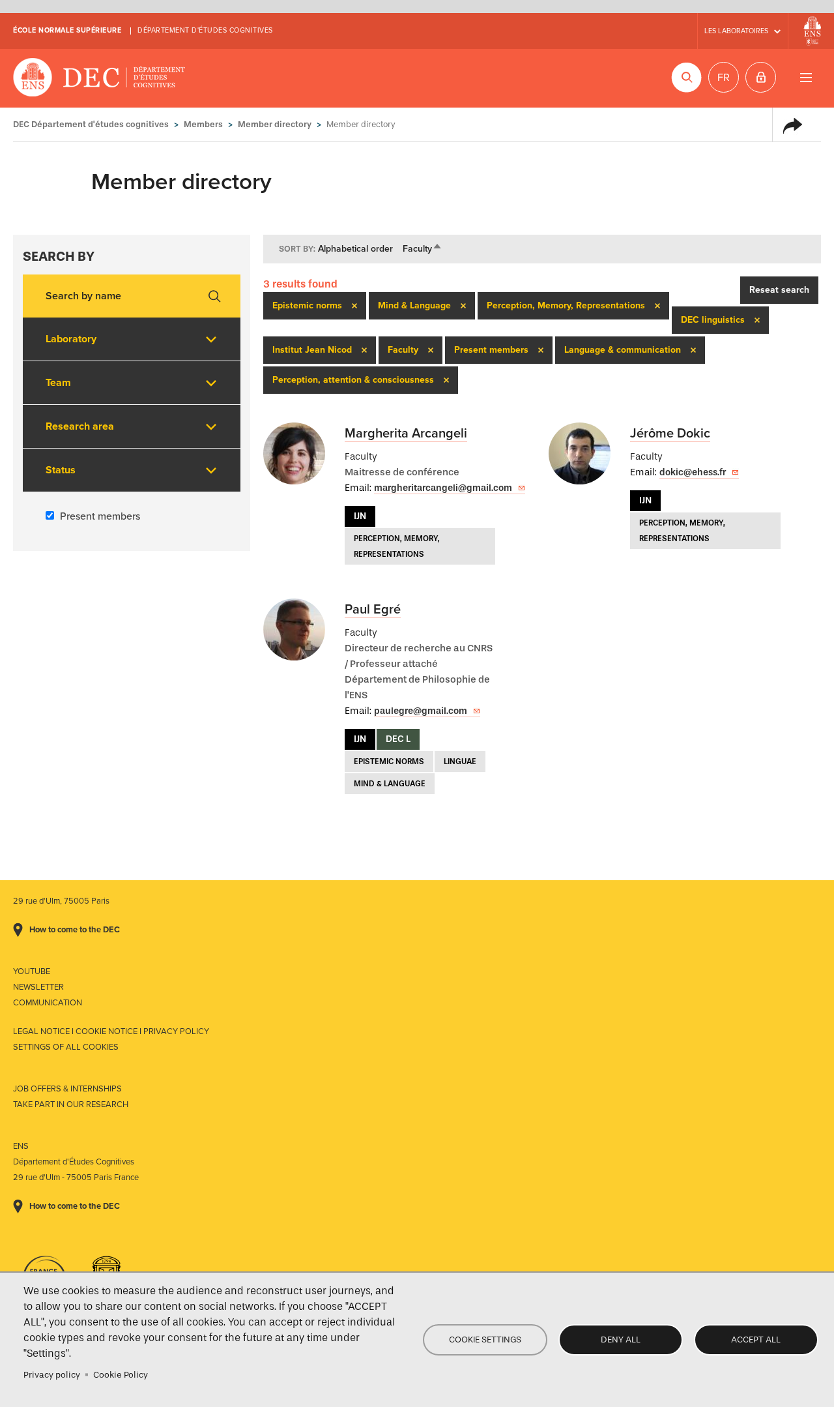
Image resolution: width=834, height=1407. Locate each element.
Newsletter (38, 987)
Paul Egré (373, 609)
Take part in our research (70, 1104)
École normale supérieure (67, 30)
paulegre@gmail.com (420, 711)
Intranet (760, 77)
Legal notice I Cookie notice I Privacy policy (111, 1031)
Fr (723, 77)
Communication (47, 1003)
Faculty (422, 248)
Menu (805, 77)
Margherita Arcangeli (406, 433)
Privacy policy (51, 1374)
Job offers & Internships (67, 1089)
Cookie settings (485, 1339)
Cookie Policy (120, 1374)
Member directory (274, 124)
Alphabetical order (355, 248)
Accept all (756, 1339)
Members (203, 124)
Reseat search (779, 289)
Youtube (31, 971)
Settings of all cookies (66, 1047)
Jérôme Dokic (670, 433)
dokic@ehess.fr (692, 472)
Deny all (620, 1339)
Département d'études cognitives (205, 30)
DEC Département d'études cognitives (99, 78)
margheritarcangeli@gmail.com (443, 488)
